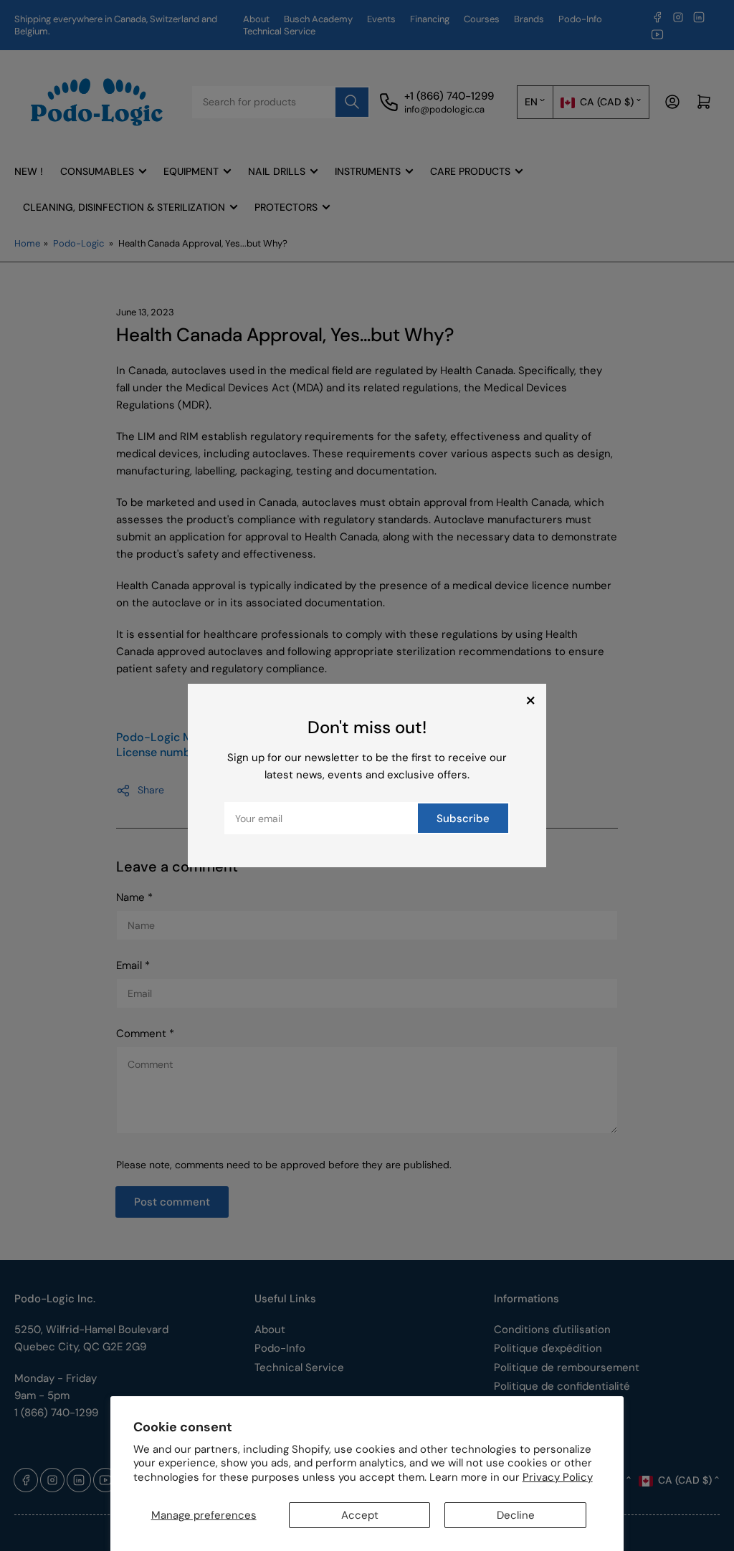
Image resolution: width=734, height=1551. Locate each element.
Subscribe (463, 818)
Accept (359, 1515)
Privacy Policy (558, 1477)
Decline (516, 1515)
